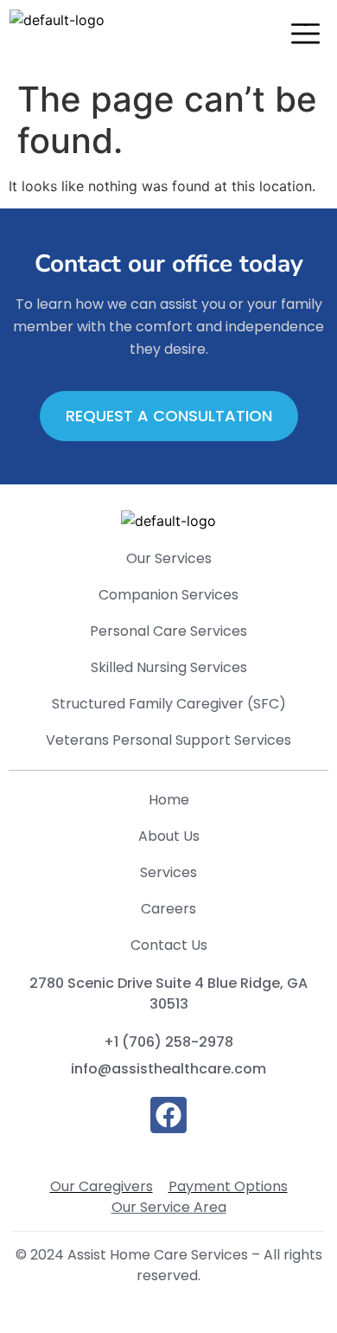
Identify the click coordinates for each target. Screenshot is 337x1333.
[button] (305, 36)
